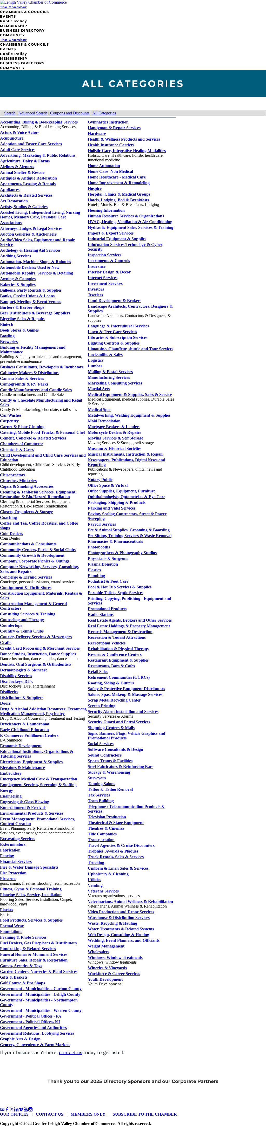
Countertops (11, 625)
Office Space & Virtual (108, 485)
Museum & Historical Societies (114, 448)
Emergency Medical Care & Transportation (38, 779)
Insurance (96, 266)
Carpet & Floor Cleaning (22, 426)
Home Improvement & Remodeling (119, 183)
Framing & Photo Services (23, 937)
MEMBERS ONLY (89, 1114)
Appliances (9, 189)
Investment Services (105, 283)
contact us (70, 1052)
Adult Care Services (17, 149)
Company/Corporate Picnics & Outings (34, 561)
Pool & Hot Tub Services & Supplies (119, 587)
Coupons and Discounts (69, 113)
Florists (6, 910)
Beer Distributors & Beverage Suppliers (35, 313)
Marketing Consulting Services (115, 383)
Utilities (94, 879)
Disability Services (16, 676)
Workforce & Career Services (114, 973)
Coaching (8, 517)
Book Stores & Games (19, 330)
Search (9, 113)
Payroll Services (102, 524)
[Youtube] (26, 1109)
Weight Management (106, 946)
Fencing (7, 856)
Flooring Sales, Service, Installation (31, 894)
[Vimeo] (21, 1109)
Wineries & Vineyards (107, 968)
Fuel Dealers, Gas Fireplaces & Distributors (38, 943)
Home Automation (104, 165)
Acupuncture (11, 138)
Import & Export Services (111, 233)
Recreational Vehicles (106, 643)
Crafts (5, 642)
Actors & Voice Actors (19, 132)
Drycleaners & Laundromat (24, 724)
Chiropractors (12, 475)
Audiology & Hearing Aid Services (30, 250)
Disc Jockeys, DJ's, (16, 681)
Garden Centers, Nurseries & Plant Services (38, 971)
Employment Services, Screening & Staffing (38, 784)
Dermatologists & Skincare (23, 670)
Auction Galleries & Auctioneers (28, 234)
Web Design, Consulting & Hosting (118, 934)
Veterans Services (103, 891)
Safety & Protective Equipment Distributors (126, 688)
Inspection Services (104, 255)
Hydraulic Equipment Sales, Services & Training (130, 227)
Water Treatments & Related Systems (121, 929)
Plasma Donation (103, 564)
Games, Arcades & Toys (21, 966)
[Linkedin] (16, 1109)
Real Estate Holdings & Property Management (129, 626)
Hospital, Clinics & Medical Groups (119, 194)
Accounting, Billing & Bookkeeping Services (39, 122)
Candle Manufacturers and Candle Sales (36, 390)
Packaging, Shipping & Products (116, 502)
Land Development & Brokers (114, 300)
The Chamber (13, 7)
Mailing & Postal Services (110, 371)
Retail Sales (98, 671)
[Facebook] (7, 1109)
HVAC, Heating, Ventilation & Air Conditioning (130, 221)
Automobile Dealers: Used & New (29, 267)
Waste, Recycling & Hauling (112, 923)
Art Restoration (14, 201)
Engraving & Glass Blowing (24, 802)
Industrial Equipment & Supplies (117, 239)
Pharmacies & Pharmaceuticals (115, 541)
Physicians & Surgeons (108, 558)
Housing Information (106, 210)
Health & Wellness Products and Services (124, 139)
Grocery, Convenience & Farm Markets (35, 1044)
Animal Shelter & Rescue (22, 172)
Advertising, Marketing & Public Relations (37, 155)
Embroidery (11, 773)
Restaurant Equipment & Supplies (118, 660)
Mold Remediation (104, 421)
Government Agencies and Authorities (33, 1027)
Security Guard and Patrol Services (119, 722)
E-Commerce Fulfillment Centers (29, 735)
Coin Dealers (11, 533)
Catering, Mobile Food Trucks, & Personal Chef (42, 432)
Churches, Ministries (18, 480)
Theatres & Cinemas (106, 828)
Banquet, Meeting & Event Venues (30, 301)
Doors (5, 703)
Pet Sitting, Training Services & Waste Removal (129, 535)
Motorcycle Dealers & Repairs (114, 432)
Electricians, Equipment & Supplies (31, 762)
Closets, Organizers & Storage (26, 512)
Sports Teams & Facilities (110, 761)
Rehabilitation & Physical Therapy (118, 649)
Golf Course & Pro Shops (22, 983)
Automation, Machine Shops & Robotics (35, 261)
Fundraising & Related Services (28, 948)
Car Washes (10, 415)
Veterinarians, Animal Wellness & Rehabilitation (130, 901)
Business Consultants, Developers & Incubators (41, 367)
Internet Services (102, 278)
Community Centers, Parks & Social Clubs (38, 549)
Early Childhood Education (24, 729)
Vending (95, 885)
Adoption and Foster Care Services (31, 144)
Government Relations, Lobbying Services (37, 1033)
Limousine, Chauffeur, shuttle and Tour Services (130, 349)
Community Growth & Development (32, 555)
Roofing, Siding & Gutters (111, 683)
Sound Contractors (105, 755)
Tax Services (99, 795)
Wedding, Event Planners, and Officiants (123, 940)
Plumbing (96, 575)
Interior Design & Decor (109, 272)
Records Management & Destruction (120, 631)
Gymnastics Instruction (108, 122)
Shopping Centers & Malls (111, 727)
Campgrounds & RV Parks (24, 384)
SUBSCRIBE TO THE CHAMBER (145, 1114)
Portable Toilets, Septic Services (115, 593)
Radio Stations (101, 614)
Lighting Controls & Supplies (113, 343)
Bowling (7, 336)
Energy (6, 790)
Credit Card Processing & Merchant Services (40, 648)
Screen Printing (101, 706)
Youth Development (105, 979)
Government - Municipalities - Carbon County (41, 988)
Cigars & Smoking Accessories (27, 486)
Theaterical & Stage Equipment (116, 822)
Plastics (94, 570)
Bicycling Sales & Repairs (22, 319)
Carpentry (9, 421)
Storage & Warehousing (109, 772)
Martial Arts (99, 389)
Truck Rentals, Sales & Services (116, 857)
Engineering (11, 796)
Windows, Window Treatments (115, 957)
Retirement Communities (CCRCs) (119, 677)
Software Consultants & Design (115, 749)
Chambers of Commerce (21, 444)
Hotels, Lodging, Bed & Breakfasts (118, 200)
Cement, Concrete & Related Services (33, 438)
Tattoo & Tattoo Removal (110, 789)
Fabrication (10, 850)
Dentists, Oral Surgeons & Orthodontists (35, 664)
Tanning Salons (101, 783)
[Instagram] (30, 1109)
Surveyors (97, 778)
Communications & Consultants (28, 544)
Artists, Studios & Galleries (24, 206)
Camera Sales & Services (22, 378)
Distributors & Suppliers (21, 697)
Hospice (95, 188)
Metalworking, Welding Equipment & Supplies (129, 415)
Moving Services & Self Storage (115, 438)
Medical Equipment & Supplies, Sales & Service (130, 394)
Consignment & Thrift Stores (25, 587)
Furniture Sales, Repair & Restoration (34, 960)
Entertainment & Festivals (23, 807)
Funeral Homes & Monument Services (33, 954)
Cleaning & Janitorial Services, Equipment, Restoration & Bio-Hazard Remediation (38, 494)
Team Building (101, 801)
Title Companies (102, 834)
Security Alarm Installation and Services (123, 711)
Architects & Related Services (26, 195)
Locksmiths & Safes (105, 354)
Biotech (6, 324)
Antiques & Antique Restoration (28, 178)
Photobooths (99, 547)
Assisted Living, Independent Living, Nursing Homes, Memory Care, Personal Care (40, 214)
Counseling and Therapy (22, 619)
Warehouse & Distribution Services (119, 917)
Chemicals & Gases (17, 449)
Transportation (101, 839)
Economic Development (21, 746)
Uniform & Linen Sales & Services (118, 868)
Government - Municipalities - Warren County (41, 1010)
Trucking (96, 862)
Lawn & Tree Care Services (112, 331)
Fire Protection (13, 873)
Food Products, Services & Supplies (31, 920)
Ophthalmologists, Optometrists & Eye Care (126, 497)
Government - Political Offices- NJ (30, 1022)
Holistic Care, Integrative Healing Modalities (127, 150)
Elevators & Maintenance (22, 767)
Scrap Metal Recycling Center (114, 700)
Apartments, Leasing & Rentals (28, 184)
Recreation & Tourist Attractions (117, 637)
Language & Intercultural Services (118, 326)
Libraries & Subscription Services (117, 337)
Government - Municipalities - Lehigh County (40, 994)
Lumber (95, 366)
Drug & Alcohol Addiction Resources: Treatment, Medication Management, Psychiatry (43, 711)
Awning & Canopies (18, 279)
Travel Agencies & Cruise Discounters (121, 845)
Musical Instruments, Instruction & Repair (125, 454)
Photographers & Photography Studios (122, 553)
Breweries (9, 341)
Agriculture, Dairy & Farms (25, 161)
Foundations (11, 931)
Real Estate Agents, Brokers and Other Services (130, 620)
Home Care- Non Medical (110, 171)
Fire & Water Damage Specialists (29, 867)
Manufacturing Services (109, 377)
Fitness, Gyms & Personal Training (31, 889)
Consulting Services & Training (27, 614)
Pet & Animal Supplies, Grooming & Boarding (129, 530)
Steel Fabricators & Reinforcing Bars (120, 766)
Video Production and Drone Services (121, 912)
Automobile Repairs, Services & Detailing (36, 273)
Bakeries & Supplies (18, 284)
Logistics (95, 360)
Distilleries (9, 692)
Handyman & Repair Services (114, 128)
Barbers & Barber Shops (22, 307)
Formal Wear (12, 926)
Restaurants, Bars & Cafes (111, 666)
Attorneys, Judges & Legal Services (31, 228)
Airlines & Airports (17, 166)
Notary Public (100, 479)
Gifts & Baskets (13, 977)
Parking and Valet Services (111, 508)
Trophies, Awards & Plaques (113, 851)
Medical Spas (99, 409)
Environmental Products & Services (31, 813)
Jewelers (95, 295)
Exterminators (12, 844)
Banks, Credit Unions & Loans (27, 296)
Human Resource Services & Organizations (126, 216)
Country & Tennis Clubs (22, 631)
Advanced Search (32, 113)
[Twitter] (12, 1109)
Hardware (97, 133)
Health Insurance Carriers (111, 145)
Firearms (8, 878)
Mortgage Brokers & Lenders (114, 426)
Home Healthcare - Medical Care (117, 177)
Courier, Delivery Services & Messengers (36, 637)
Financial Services (16, 861)
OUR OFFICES (14, 1114)
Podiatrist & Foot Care (108, 581)
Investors (96, 289)
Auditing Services (15, 256)
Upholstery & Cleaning (108, 874)
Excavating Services (17, 838)
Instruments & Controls (109, 260)
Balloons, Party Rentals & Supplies (31, 290)
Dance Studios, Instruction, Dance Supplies (38, 654)
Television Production (107, 817)
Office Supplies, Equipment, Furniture (121, 491)
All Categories (104, 113)
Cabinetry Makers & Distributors (29, 372)
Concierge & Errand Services (26, 577)
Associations (11, 223)
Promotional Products (107, 609)
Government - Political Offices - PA (30, 1016)
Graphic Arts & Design (20, 1039)
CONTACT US (49, 1114)
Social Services (101, 743)
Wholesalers (98, 952)
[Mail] (2, 1109)
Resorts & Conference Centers (115, 654)
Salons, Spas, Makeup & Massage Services (125, 694)
